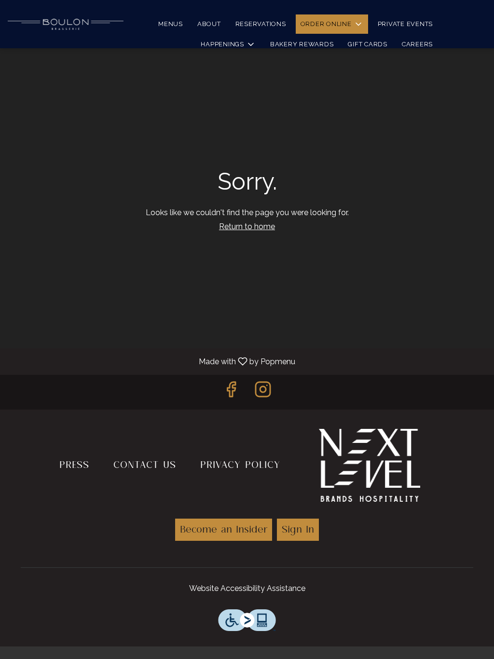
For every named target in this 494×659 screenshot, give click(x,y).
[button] (332, 24)
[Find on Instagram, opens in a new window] (263, 392)
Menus (170, 23)
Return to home (247, 226)
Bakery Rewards (302, 44)
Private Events (405, 23)
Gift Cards (367, 44)
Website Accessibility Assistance (247, 588)
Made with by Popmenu (151, 361)
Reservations (260, 23)
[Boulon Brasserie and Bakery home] (66, 24)
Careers (417, 44)
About (209, 23)
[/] (369, 462)
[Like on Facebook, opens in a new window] (231, 392)
